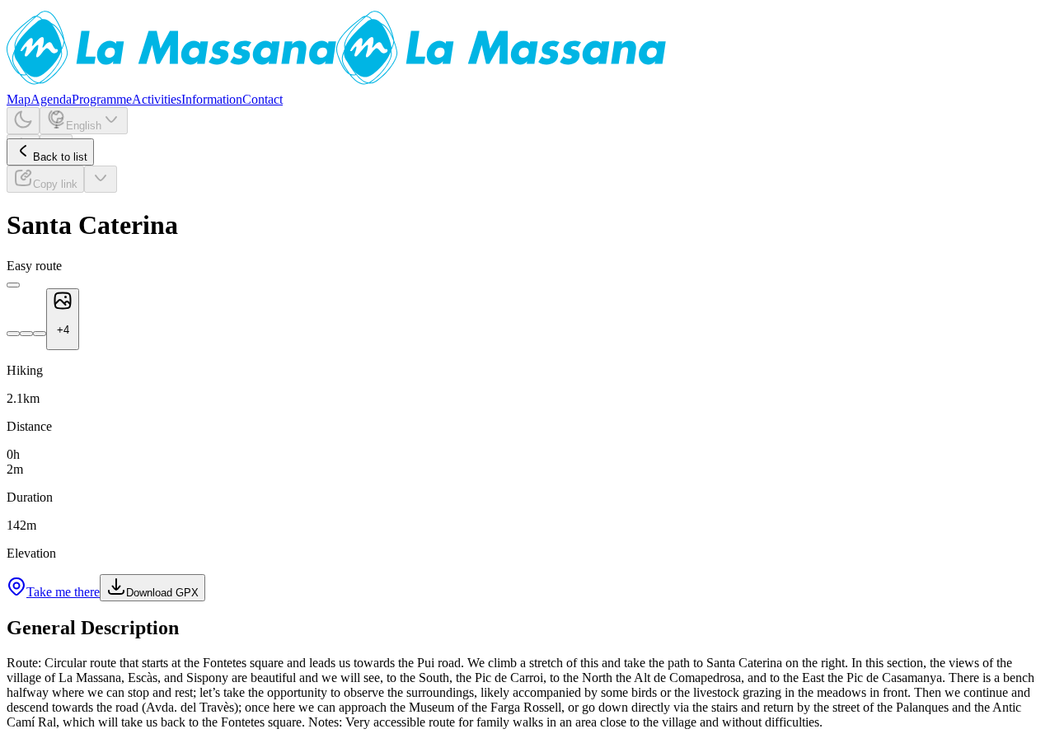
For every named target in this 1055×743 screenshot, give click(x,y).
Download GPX (162, 592)
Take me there (63, 592)
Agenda (51, 99)
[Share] (100, 179)
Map (18, 99)
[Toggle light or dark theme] (23, 120)
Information (211, 99)
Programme (102, 99)
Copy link (55, 184)
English (83, 125)
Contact (262, 99)
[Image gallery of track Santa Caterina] (13, 285)
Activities (156, 99)
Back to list (60, 157)
